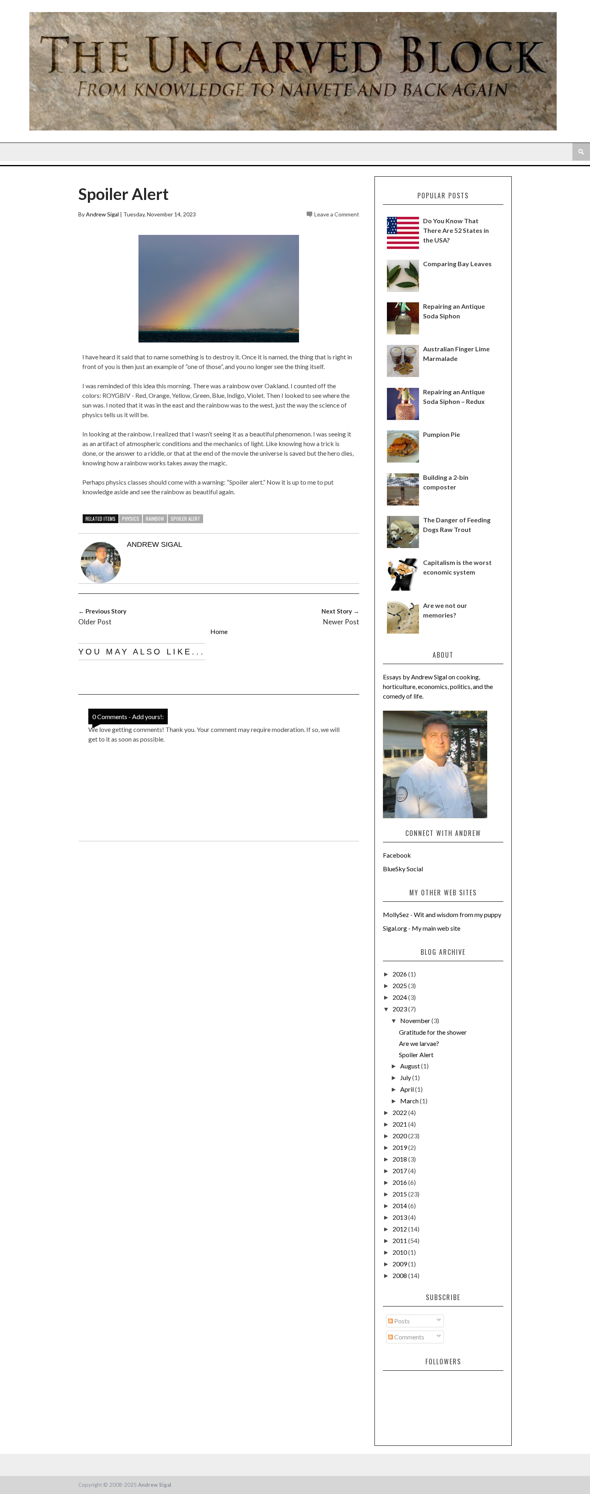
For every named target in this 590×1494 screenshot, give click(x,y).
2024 (400, 997)
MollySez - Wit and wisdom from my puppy (442, 914)
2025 (400, 985)
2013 (400, 1217)
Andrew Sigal (102, 214)
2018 (400, 1159)
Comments (408, 1337)
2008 (400, 1275)
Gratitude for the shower (433, 1032)
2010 (400, 1252)
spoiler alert (185, 518)
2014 (400, 1205)
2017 (400, 1170)
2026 (400, 974)
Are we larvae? (419, 1043)
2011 (400, 1240)
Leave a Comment (336, 214)
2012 (400, 1229)
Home (219, 631)
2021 (400, 1124)
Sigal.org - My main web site (421, 928)
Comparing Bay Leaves (457, 263)
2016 (400, 1182)
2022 (400, 1112)
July (406, 1077)
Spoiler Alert (416, 1054)
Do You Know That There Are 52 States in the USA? (456, 230)
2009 (400, 1264)
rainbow (155, 518)
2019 (400, 1147)
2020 (400, 1135)
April (407, 1089)
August (410, 1066)
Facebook (397, 855)
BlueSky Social (403, 868)
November (415, 1020)
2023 (400, 1009)
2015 (400, 1194)
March (410, 1101)
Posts (401, 1321)
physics (130, 518)
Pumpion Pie (441, 434)
